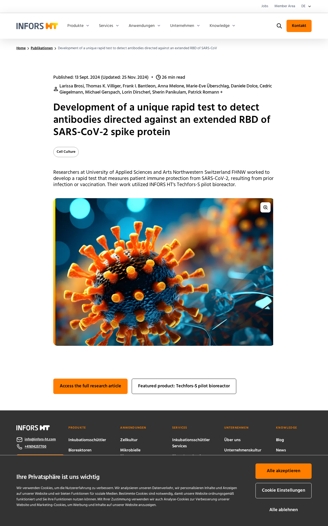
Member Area (284, 6)
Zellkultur (129, 440)
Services (106, 26)
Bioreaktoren (79, 450)
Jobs (264, 6)
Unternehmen (182, 26)
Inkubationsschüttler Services (191, 443)
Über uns (232, 440)
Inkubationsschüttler (87, 440)
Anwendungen (142, 26)
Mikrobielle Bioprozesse (131, 453)
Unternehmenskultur (242, 450)
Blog (280, 440)
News (281, 450)
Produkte (75, 26)
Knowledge (220, 26)
